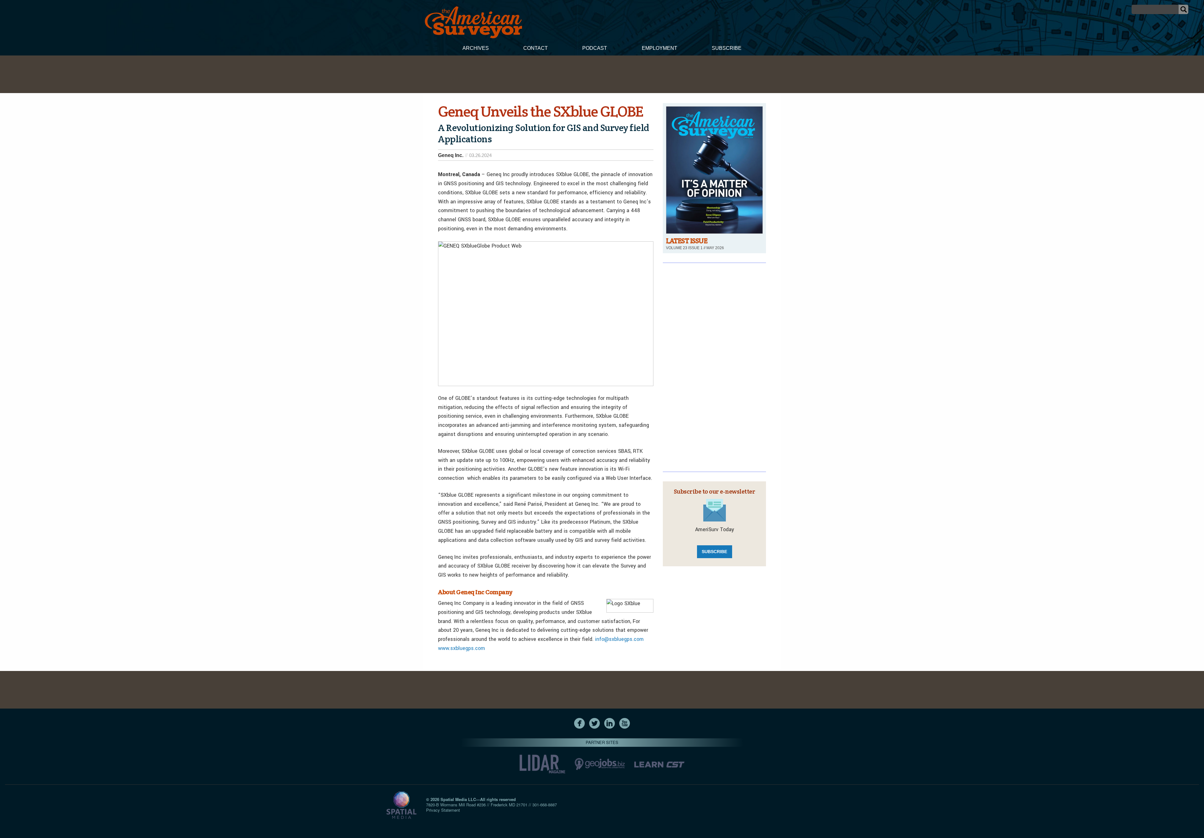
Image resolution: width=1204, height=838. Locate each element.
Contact (535, 48)
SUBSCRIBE (714, 551)
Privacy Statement (443, 810)
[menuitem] (475, 48)
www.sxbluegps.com (461, 648)
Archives (475, 48)
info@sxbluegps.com (619, 639)
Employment (659, 48)
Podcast (594, 48)
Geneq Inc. (450, 155)
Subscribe (727, 48)
